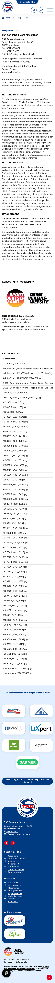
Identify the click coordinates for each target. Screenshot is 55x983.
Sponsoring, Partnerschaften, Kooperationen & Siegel (28, 781)
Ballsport (12, 861)
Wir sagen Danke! (15, 890)
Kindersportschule (16, 869)
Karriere (11, 898)
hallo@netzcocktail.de (20, 319)
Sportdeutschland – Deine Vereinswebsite (23, 329)
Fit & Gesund (13, 866)
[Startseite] (7, 7)
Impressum (9, 962)
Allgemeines (13, 888)
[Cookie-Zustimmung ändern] (6, 973)
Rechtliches (10, 18)
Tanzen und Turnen (16, 858)
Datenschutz (21, 962)
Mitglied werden (15, 893)
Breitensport (13, 864)
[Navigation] (48, 10)
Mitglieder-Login (15, 896)
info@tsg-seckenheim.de (18, 834)
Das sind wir (13, 882)
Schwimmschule (15, 872)
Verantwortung (14, 885)
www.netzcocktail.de (18, 322)
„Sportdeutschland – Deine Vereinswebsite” (26, 967)
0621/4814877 (12, 831)
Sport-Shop (13, 901)
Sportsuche (13, 856)
